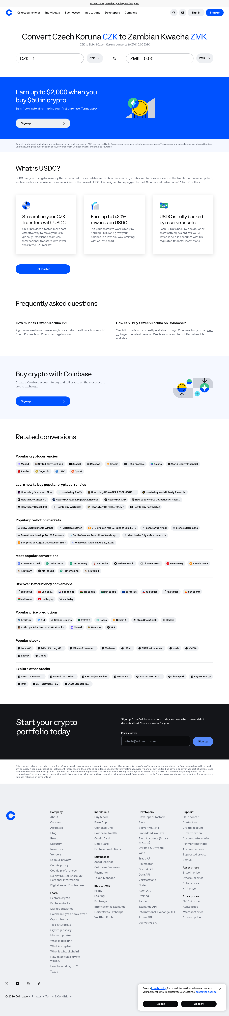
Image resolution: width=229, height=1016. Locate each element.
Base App (100, 822)
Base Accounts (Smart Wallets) (153, 840)
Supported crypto (194, 854)
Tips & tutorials (60, 924)
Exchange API (148, 906)
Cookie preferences (63, 870)
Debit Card (101, 843)
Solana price (191, 883)
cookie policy (159, 988)
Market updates (60, 935)
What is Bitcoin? (61, 940)
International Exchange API (157, 912)
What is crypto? (60, 946)
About (54, 817)
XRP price (189, 888)
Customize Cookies (206, 991)
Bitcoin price (191, 872)
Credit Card (102, 838)
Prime (98, 890)
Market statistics (61, 908)
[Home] (9, 12)
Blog (53, 833)
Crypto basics (59, 919)
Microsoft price (193, 912)
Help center (191, 817)
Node (142, 885)
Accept (199, 1003)
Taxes (54, 971)
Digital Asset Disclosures (67, 885)
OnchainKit (146, 869)
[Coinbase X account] (6, 984)
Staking (99, 896)
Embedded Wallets (151, 833)
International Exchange (110, 906)
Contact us (190, 822)
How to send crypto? (64, 966)
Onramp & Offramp (151, 847)
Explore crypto (60, 898)
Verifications (147, 880)
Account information (196, 838)
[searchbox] (95, 58)
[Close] (220, 989)
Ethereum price (193, 878)
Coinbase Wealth (105, 833)
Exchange (100, 901)
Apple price (190, 906)
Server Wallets (149, 827)
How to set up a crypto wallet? (65, 958)
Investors (56, 849)
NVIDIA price (191, 901)
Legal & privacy (60, 859)
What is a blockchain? (64, 951)
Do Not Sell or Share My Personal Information (66, 878)
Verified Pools (104, 917)
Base (142, 822)
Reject (160, 1003)
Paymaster (146, 864)
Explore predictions (107, 849)
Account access (193, 849)
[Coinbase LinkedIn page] (17, 984)
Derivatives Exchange (108, 912)
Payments (101, 872)
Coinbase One (103, 827)
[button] (52, 12)
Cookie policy (59, 865)
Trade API (145, 858)
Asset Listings (103, 861)
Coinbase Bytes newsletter (68, 914)
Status (187, 859)
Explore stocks (60, 903)
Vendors (56, 854)
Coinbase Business (107, 867)
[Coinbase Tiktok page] (39, 984)
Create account (193, 827)
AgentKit (145, 890)
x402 (142, 853)
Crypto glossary (61, 930)
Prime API (145, 917)
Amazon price (192, 917)
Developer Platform (152, 817)
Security (56, 843)
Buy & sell (101, 817)
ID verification (192, 833)
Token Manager (104, 878)
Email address (129, 733)
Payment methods (195, 843)
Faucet (143, 901)
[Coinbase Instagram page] (28, 984)
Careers (55, 822)
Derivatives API (149, 922)
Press (54, 838)
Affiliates (56, 827)
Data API (144, 874)
